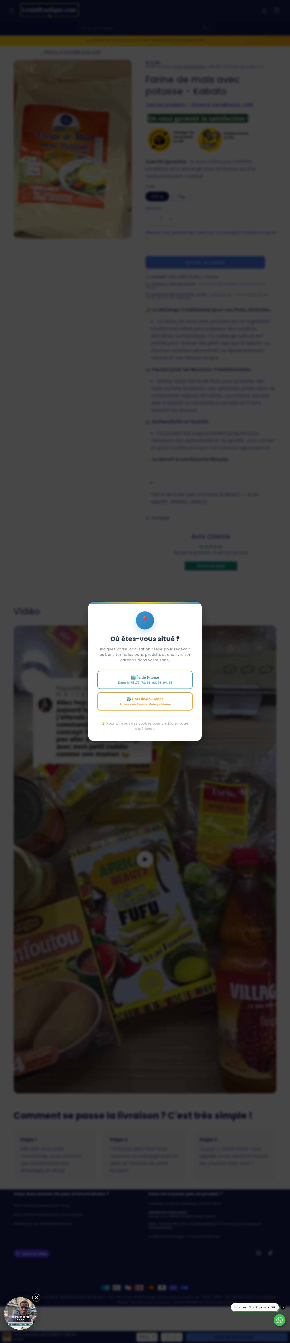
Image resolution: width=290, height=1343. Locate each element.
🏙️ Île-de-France (145, 680)
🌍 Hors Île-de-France (145, 701)
